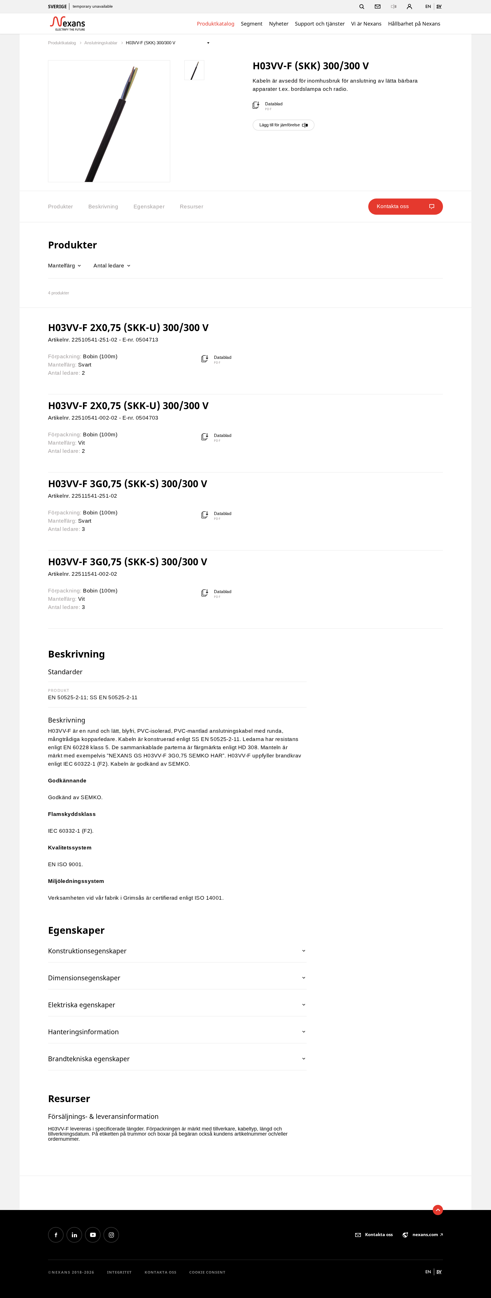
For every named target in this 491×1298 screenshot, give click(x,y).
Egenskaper (149, 207)
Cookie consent (207, 1272)
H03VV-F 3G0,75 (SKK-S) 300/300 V (127, 483)
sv (439, 6)
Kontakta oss (160, 1272)
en (428, 6)
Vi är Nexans (366, 23)
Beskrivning (103, 207)
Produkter (60, 207)
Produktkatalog (215, 23)
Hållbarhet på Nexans (414, 23)
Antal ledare (109, 266)
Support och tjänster (320, 23)
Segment (252, 23)
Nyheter (278, 23)
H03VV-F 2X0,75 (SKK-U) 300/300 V (128, 327)
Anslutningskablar (101, 42)
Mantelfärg (62, 266)
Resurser (191, 207)
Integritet (119, 1272)
